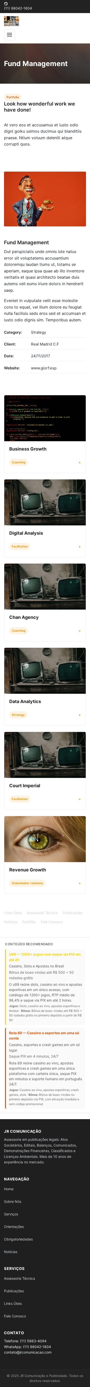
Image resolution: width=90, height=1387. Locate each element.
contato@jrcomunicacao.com (28, 1352)
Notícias (10, 922)
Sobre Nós (12, 1201)
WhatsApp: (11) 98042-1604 (27, 1347)
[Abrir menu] (9, 34)
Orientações (14, 1226)
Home (9, 1189)
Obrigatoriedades (18, 1239)
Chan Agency (24, 617)
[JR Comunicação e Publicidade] (11, 21)
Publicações (72, 913)
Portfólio (29, 922)
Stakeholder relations (27, 883)
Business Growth (27, 449)
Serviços (11, 1214)
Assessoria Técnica (42, 913)
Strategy (18, 715)
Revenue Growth (27, 869)
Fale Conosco (52, 922)
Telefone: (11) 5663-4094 (25, 1341)
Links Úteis (13, 913)
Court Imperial (24, 785)
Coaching (19, 462)
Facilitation (20, 546)
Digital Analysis (26, 533)
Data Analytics (25, 701)
